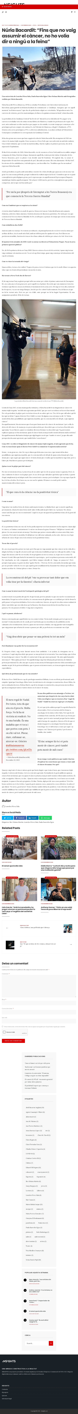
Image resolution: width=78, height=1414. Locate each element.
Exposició (41, 1177)
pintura (29, 1232)
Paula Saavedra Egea (46, 822)
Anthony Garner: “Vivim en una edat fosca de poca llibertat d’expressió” (56, 908)
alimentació (31, 1117)
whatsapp (47, 818)
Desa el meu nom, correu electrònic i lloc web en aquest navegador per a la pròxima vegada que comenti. (34, 1026)
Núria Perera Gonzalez (35, 1214)
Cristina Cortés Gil (33, 1158)
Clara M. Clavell (44, 1135)
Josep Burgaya (32, 1186)
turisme (29, 1255)
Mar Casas (30, 1200)
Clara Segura (31, 1140)
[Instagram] (74, 12)
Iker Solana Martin (16, 822)
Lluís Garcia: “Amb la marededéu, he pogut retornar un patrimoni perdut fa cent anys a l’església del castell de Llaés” (18, 910)
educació (30, 1172)
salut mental (40, 1237)
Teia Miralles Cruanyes (35, 1251)
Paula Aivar (43, 1223)
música (39, 1209)
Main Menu (7, 6)
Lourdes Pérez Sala (13, 25)
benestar (30, 1135)
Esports (29, 1177)
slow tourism (31, 1241)
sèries (43, 1241)
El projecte (5, 1392)
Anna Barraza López (34, 1131)
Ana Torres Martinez (34, 1126)
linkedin (33, 818)
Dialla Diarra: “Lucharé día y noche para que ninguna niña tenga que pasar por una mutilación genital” (58, 868)
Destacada (41, 25)
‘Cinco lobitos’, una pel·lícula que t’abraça (35, 926)
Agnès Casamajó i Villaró (35, 1112)
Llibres (40, 1191)
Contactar (5, 1389)
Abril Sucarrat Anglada (35, 1107)
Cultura (29, 1163)
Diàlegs (46, 25)
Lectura (29, 1191)
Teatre (29, 1246)
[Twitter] (71, 12)
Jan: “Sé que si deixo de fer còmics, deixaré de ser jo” (38, 944)
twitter (8, 818)
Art (47, 1131)
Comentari (6, 974)
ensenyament (43, 1172)
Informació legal (7, 1398)
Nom (4, 999)
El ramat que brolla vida (12, 866)
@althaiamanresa (15, 745)
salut (28, 1237)
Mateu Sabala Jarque (34, 1204)
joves (44, 1186)
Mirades (15, 836)
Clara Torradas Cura (34, 1144)
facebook (21, 818)
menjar (29, 1209)
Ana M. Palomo (32, 1121)
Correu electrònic (8, 1008)
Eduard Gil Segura (33, 1167)
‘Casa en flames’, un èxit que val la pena (37, 1063)
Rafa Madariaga (42, 1232)
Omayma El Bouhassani (35, 1218)
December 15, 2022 (13, 760)
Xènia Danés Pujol (33, 1260)
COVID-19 (30, 1154)
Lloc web (4, 1017)
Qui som (4, 1395)
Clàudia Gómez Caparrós (35, 1149)
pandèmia (30, 1223)
